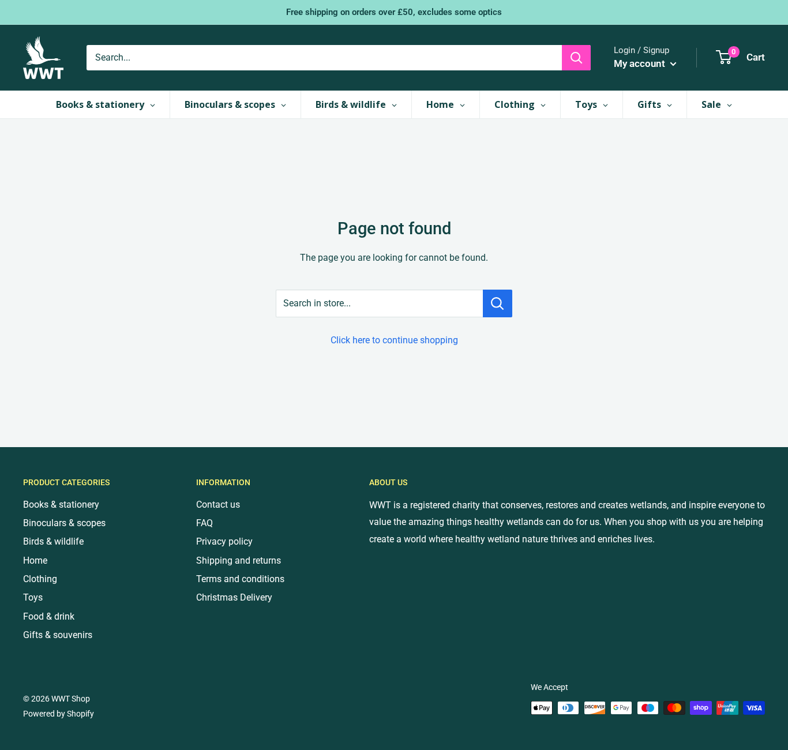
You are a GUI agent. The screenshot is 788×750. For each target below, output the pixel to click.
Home (35, 560)
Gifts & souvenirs (57, 634)
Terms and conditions (240, 578)
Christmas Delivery (234, 597)
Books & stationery (61, 504)
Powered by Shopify (58, 713)
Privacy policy (224, 541)
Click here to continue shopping (394, 340)
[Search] (576, 57)
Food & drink (48, 616)
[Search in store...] (497, 303)
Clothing (40, 578)
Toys (33, 597)
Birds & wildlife (53, 541)
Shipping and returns (238, 560)
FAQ (204, 523)
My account (640, 63)
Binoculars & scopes (64, 523)
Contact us (218, 504)
